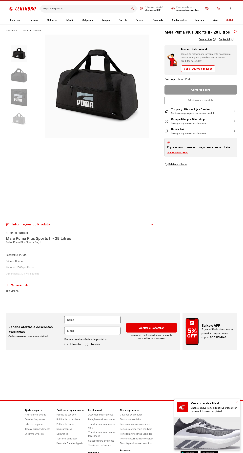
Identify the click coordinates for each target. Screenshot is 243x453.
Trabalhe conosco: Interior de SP (101, 426)
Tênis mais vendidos (130, 419)
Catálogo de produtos (131, 414)
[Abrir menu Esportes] (23, 20)
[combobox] (85, 8)
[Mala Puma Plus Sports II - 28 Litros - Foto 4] (19, 119)
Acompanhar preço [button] (177, 152)
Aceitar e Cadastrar (151, 328)
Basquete (158, 20)
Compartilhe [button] (205, 39)
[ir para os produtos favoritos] (207, 9)
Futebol (140, 20)
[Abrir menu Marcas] (206, 20)
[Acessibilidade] (231, 9)
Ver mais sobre (20, 285)
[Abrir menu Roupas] (113, 20)
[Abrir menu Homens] (41, 20)
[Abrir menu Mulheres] (60, 20)
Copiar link (224, 39)
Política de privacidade (68, 419)
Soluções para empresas (101, 440)
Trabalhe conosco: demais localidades (102, 434)
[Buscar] (132, 8)
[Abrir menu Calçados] (96, 20)
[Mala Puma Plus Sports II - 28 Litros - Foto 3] (19, 97)
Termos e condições (67, 438)
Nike (215, 20)
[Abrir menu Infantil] (76, 20)
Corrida (123, 20)
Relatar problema (177, 164)
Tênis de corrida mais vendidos (136, 429)
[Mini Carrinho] (219, 9)
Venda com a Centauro (100, 445)
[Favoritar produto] (235, 32)
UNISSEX (37, 30)
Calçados (87, 20)
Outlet (229, 20)
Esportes (15, 20)
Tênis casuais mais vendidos (135, 424)
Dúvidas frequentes (35, 419)
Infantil (70, 20)
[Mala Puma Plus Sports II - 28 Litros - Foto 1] (19, 53)
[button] (200, 111)
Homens (33, 20)
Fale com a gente (34, 424)
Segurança (62, 434)
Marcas (199, 20)
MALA (25, 30)
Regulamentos (64, 429)
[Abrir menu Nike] (220, 20)
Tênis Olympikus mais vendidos (136, 443)
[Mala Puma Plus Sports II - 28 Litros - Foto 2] (19, 75)
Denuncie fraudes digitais (70, 443)
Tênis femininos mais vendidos (136, 434)
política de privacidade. (154, 338)
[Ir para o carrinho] (219, 9)
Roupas (106, 20)
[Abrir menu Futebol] (147, 20)
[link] (200, 121)
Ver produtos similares (198, 68)
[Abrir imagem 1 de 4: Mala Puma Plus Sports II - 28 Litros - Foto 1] (97, 86)
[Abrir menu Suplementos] (189, 20)
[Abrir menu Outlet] (236, 20)
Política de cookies (66, 414)
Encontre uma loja (34, 434)
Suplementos (179, 20)
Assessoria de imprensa (100, 414)
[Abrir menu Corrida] (130, 20)
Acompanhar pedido (35, 414)
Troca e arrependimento (37, 429)
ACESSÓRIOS (11, 30)
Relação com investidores (101, 419)
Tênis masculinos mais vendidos (137, 438)
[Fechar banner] (237, 402)
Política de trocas (65, 424)
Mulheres (52, 20)
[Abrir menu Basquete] (166, 20)
